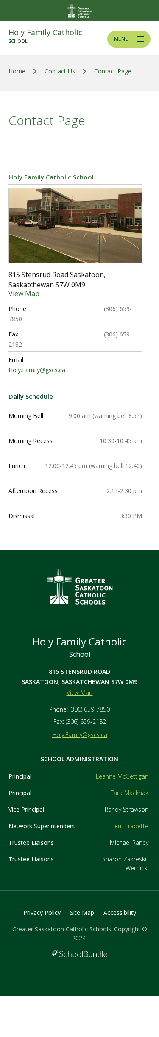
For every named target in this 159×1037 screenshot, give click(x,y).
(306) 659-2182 (86, 721)
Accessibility (119, 912)
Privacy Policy (42, 912)
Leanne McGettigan (122, 776)
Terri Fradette (130, 826)
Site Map (82, 912)
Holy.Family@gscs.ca (36, 370)
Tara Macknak (129, 793)
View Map (23, 293)
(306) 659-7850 (90, 709)
